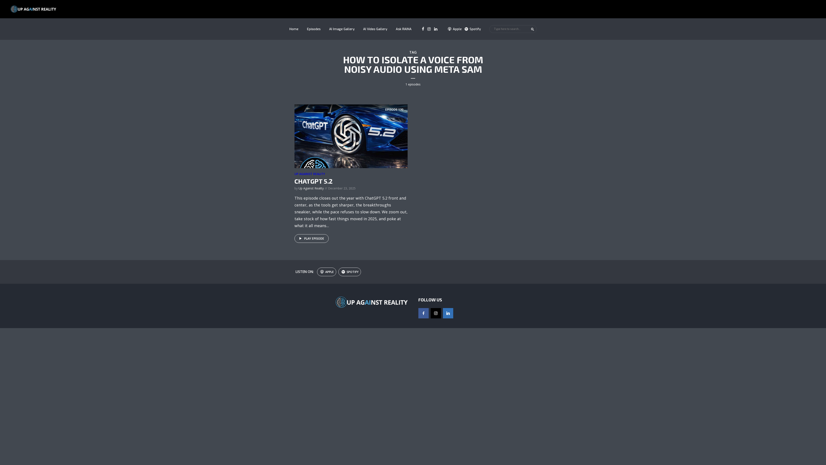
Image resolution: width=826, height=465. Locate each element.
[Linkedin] (448, 313)
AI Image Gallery (341, 29)
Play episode (314, 238)
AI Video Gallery (375, 29)
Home (293, 29)
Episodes (314, 29)
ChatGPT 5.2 (313, 181)
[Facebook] (423, 313)
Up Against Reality (309, 174)
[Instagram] (436, 313)
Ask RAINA (403, 29)
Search (532, 29)
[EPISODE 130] (351, 135)
